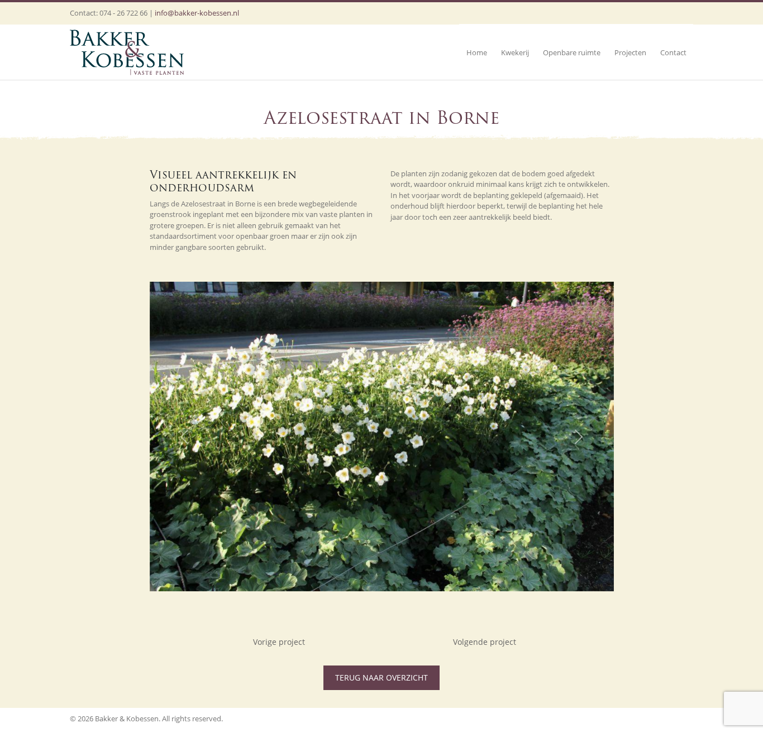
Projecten (630, 52)
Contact (673, 52)
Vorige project (279, 641)
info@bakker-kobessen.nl (197, 13)
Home (476, 52)
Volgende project (484, 641)
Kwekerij (515, 52)
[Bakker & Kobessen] (127, 52)
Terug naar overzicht (381, 677)
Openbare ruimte (571, 52)
